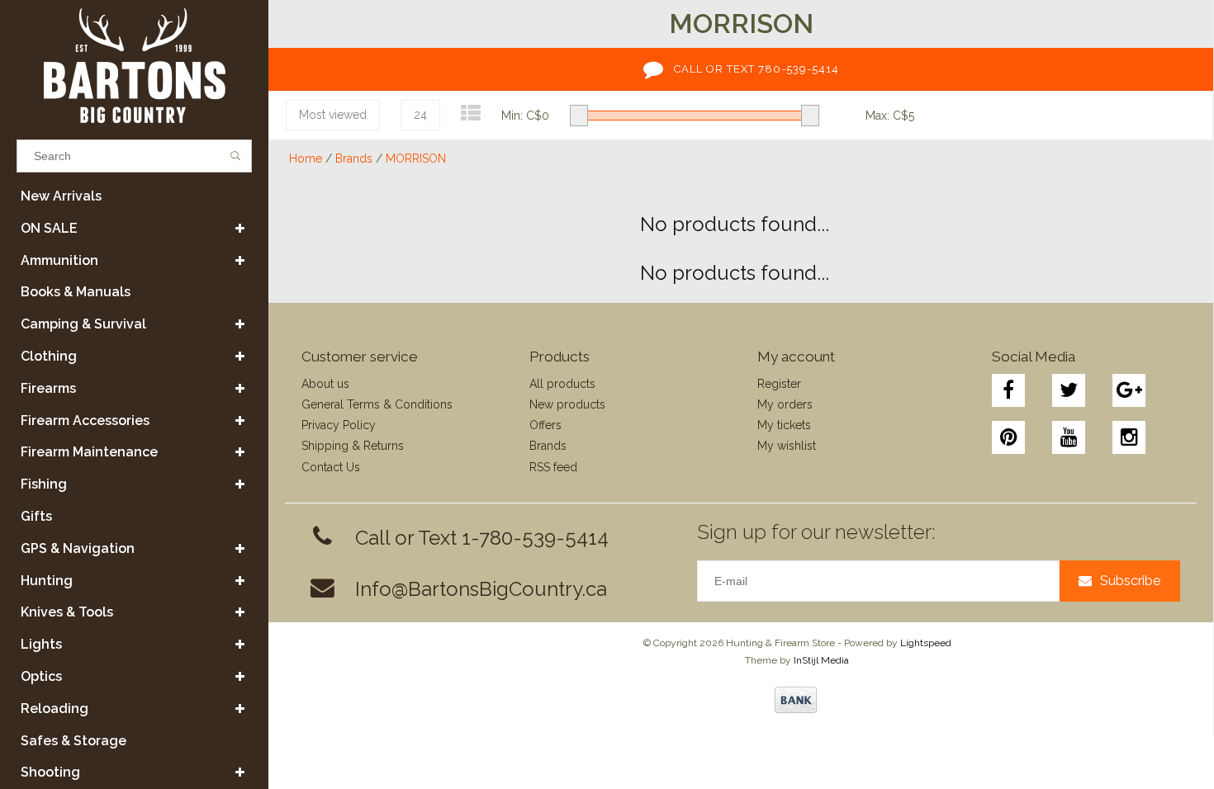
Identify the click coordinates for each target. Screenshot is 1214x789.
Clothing (49, 356)
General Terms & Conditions (377, 404)
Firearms (48, 388)
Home (305, 158)
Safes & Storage (73, 741)
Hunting (47, 580)
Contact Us (330, 467)
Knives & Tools (67, 612)
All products (562, 383)
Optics (41, 676)
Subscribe (1130, 580)
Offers (545, 425)
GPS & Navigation (78, 548)
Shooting (50, 772)
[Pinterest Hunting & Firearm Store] (1008, 437)
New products (567, 404)
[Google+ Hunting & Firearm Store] (1128, 390)
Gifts (36, 516)
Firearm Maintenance (89, 452)
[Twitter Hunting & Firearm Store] (1068, 390)
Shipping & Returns (352, 445)
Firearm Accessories (85, 420)
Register (779, 383)
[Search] (236, 155)
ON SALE (49, 228)
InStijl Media (821, 660)
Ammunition (59, 260)
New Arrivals (61, 196)
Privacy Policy (338, 425)
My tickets (784, 425)
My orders (785, 404)
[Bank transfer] (796, 700)
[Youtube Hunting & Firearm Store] (1068, 437)
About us (325, 383)
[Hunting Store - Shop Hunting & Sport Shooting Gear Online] (134, 65)
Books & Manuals (75, 292)
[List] (471, 113)
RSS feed (553, 467)
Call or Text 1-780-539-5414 (482, 538)
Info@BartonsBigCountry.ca (481, 589)
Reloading (54, 708)
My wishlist (786, 445)
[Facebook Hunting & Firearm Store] (1008, 390)
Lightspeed (925, 643)
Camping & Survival (83, 324)
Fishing (44, 484)
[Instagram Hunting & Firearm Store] (1128, 437)
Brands (353, 158)
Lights (41, 644)
